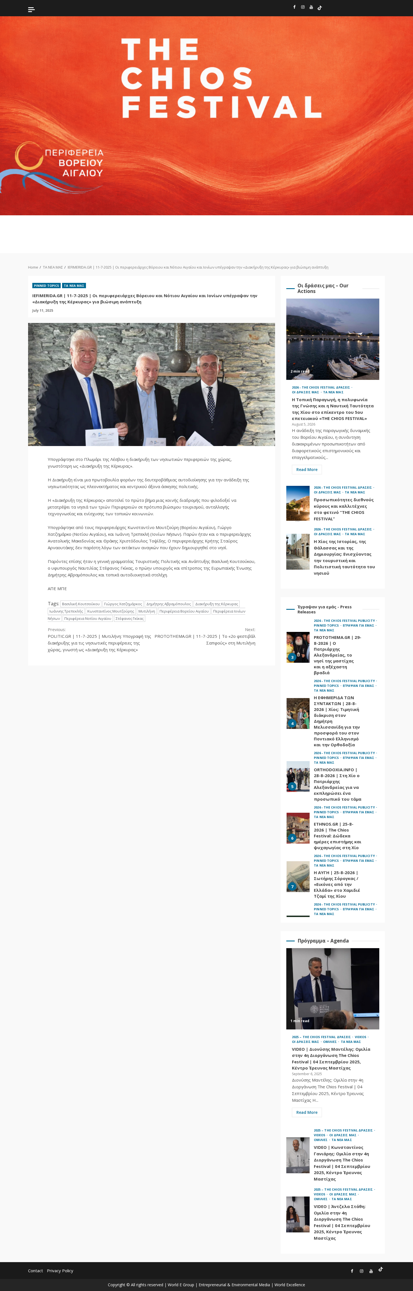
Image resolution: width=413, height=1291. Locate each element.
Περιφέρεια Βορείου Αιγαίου (184, 611)
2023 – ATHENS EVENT (239, 229)
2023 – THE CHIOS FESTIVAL (173, 231)
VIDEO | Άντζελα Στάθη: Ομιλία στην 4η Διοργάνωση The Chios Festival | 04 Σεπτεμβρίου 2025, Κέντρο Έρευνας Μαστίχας (298, 1214)
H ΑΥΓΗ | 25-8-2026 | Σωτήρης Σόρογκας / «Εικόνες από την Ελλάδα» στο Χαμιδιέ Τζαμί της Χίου (298, 816)
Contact (35, 1270)
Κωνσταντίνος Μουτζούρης (110, 611)
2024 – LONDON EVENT (223, 229)
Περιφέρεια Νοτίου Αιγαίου (87, 618)
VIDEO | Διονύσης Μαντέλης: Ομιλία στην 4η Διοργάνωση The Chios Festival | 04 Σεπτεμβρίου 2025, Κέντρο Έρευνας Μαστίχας (332, 988)
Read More (306, 469)
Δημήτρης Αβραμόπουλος (168, 603)
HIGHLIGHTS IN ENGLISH (50, 226)
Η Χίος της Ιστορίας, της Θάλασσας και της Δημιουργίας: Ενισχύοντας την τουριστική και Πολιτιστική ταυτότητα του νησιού (298, 552)
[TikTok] (320, 8)
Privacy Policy (60, 1270)
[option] (332, 654)
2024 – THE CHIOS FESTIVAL (156, 231)
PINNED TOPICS (256, 226)
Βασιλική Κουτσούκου (81, 603)
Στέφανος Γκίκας (130, 618)
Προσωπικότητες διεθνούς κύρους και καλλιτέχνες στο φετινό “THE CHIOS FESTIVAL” (298, 504)
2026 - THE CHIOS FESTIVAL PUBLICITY (345, 620)
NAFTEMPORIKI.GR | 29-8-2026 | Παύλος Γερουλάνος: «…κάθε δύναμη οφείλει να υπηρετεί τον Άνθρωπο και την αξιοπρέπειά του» (298, 870)
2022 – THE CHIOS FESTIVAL (190, 231)
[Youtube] (311, 8)
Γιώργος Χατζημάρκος (123, 603)
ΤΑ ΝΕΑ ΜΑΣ (376, 229)
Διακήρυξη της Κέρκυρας (216, 603)
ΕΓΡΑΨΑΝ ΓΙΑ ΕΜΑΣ (273, 226)
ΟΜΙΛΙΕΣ (361, 223)
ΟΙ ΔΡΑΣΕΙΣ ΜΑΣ (344, 229)
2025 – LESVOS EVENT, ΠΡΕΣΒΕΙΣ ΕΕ (121, 234)
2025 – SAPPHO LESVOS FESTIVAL (103, 231)
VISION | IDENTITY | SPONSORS (393, 229)
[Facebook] (294, 8)
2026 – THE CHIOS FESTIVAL (68, 231)
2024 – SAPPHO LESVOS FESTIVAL (138, 231)
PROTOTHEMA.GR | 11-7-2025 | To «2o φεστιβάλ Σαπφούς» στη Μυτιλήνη (205, 636)
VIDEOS (309, 223)
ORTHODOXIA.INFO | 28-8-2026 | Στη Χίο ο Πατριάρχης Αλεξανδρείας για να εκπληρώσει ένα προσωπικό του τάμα (298, 716)
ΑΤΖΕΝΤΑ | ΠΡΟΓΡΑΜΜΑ (292, 226)
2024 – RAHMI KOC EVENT (207, 234)
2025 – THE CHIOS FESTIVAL (86, 231)
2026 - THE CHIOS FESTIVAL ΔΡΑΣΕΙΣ (321, 387)
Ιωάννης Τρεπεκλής (66, 611)
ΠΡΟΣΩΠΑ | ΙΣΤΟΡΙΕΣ (327, 229)
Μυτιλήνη (147, 611)
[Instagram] (303, 8)
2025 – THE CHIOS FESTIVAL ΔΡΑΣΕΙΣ (322, 1036)
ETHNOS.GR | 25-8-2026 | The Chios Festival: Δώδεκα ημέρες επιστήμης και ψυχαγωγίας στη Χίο (298, 767)
